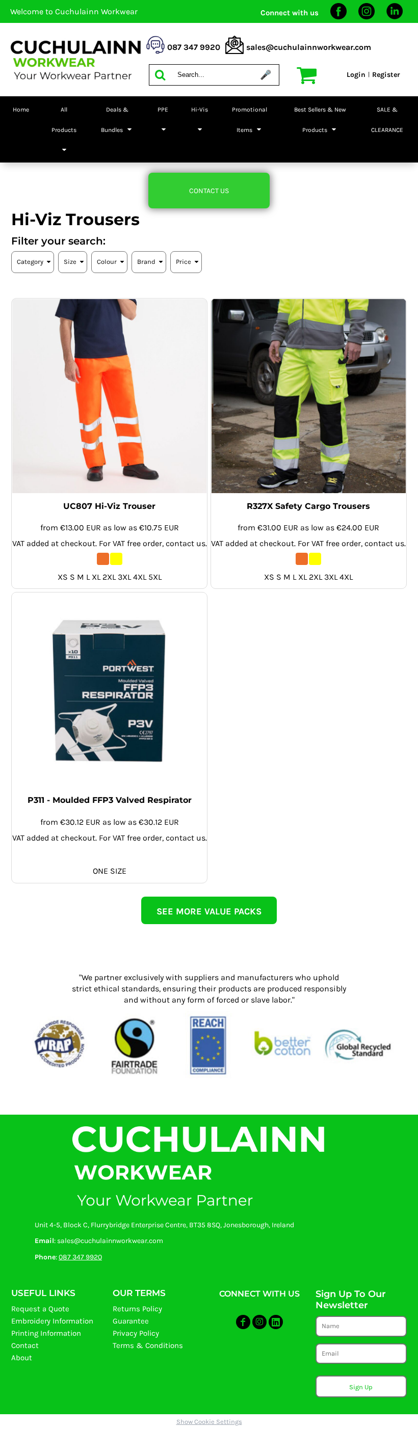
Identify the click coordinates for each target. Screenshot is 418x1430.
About (21, 1357)
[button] (63, 129)
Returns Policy (137, 1308)
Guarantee (131, 1321)
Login (356, 74)
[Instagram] (366, 17)
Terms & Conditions (148, 1345)
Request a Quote (40, 1308)
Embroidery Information (52, 1321)
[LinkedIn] (394, 17)
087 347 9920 (80, 1257)
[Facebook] (338, 17)
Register (386, 74)
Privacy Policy (136, 1333)
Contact (25, 1345)
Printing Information (46, 1333)
